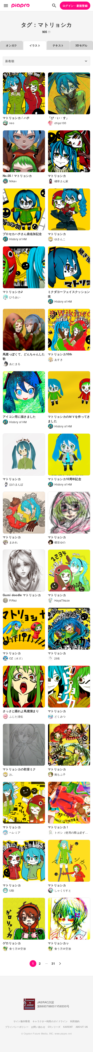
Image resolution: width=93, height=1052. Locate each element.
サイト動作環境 (22, 1021)
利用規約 (74, 1021)
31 (53, 963)
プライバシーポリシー (16, 1026)
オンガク (11, 45)
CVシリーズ (54, 1026)
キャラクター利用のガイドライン (50, 1021)
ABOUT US (82, 1026)
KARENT (68, 1026)
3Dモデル (81, 45)
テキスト (58, 45)
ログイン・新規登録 (75, 6)
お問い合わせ (38, 1026)
